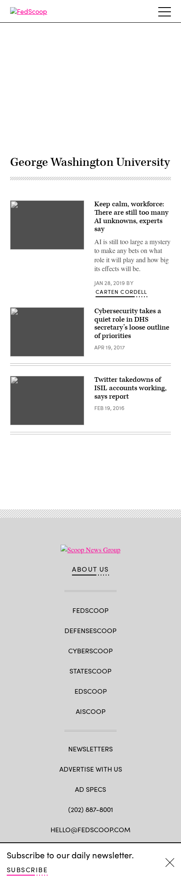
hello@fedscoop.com (90, 829)
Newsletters (90, 748)
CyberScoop (90, 650)
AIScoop (91, 711)
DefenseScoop (90, 630)
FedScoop (90, 610)
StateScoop (90, 670)
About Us (90, 569)
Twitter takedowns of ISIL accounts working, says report (130, 388)
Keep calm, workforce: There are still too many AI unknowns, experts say (131, 217)
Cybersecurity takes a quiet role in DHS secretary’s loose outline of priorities (131, 323)
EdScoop (91, 691)
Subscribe (27, 869)
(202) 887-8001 (90, 809)
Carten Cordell (121, 292)
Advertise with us (90, 768)
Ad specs (90, 789)
